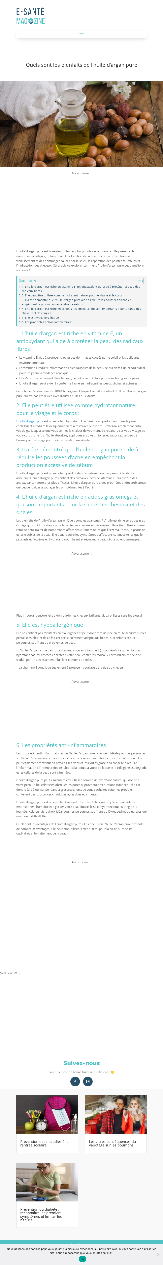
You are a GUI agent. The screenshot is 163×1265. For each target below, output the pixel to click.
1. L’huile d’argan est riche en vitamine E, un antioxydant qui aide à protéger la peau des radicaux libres (81, 289)
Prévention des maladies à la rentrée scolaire (44, 1143)
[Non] (158, 1254)
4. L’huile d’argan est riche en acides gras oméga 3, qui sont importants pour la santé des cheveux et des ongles (81, 311)
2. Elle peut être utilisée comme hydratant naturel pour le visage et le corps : (73, 295)
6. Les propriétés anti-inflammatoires (46, 322)
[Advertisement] (81, 203)
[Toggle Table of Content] (138, 281)
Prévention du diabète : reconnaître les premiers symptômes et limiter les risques (41, 1214)
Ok (82, 1259)
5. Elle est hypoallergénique (40, 318)
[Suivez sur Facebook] (75, 1081)
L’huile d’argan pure (29, 421)
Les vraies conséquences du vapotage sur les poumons (112, 1143)
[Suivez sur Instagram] (88, 1081)
